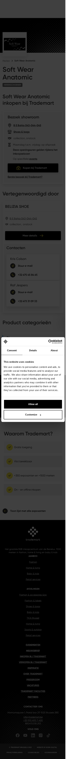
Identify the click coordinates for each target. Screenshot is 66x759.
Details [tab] (33, 350)
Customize (31, 414)
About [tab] (54, 350)
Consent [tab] (12, 350)
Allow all (33, 404)
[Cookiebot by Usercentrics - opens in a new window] (48, 342)
